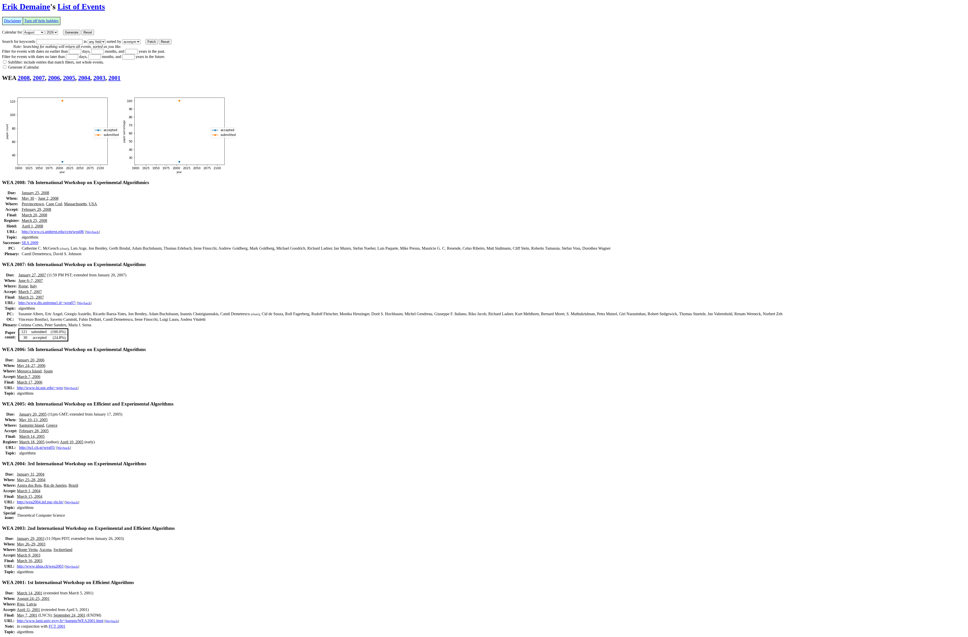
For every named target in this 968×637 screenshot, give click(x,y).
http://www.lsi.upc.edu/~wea (40, 388)
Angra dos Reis (29, 485)
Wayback (92, 232)
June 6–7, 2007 (30, 280)
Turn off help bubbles (41, 21)
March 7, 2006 (28, 376)
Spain (48, 371)
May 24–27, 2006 (31, 365)
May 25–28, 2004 (31, 480)
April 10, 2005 (71, 442)
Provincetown (33, 204)
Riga (20, 604)
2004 (84, 78)
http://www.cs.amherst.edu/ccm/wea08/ (53, 231)
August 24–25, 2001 (33, 598)
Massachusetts (75, 204)
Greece (51, 425)
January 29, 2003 (30, 538)
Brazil (73, 485)
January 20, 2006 (30, 360)
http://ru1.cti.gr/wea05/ (37, 447)
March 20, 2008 (34, 215)
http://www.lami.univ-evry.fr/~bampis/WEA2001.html (60, 621)
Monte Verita (27, 549)
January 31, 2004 (30, 474)
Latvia (31, 604)
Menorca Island (29, 371)
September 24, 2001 (69, 615)
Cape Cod (54, 204)
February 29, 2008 (36, 209)
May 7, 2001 (27, 615)
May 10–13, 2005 (33, 420)
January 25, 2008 (35, 193)
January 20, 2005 (33, 414)
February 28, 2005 (34, 431)
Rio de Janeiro (55, 485)
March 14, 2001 (29, 593)
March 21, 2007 (31, 297)
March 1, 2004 (28, 491)
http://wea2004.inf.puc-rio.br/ (40, 502)
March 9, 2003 (28, 555)
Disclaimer (12, 21)
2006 (54, 78)
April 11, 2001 (28, 609)
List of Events (81, 6)
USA (93, 204)
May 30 (28, 198)
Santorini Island (31, 425)
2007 (39, 78)
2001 (114, 78)
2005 (69, 78)
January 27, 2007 (32, 275)
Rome (23, 286)
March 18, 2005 (32, 442)
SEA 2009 (30, 243)
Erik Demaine (26, 6)
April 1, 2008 (32, 226)
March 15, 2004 (29, 496)
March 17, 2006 (29, 382)
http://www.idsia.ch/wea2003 (40, 566)
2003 (99, 78)
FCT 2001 (57, 626)
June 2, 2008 (48, 198)
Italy (33, 286)
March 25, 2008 (34, 220)
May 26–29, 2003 (31, 544)
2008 (24, 78)
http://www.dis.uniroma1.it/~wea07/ (47, 303)
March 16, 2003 (29, 561)
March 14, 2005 (32, 436)
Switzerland (62, 549)
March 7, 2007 (30, 291)
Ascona (45, 549)
